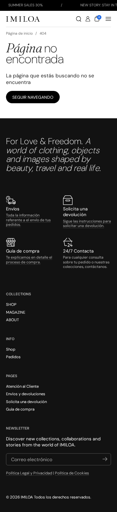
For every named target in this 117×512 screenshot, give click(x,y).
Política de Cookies (72, 473)
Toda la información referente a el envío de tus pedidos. (28, 220)
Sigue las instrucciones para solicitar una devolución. (87, 223)
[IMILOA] (23, 19)
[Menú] (108, 19)
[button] (78, 19)
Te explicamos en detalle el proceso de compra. (29, 260)
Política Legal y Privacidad (29, 473)
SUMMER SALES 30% (25, 5)
